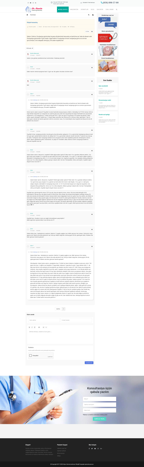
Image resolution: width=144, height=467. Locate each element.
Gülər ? (32, 93)
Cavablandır (89, 363)
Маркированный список (43, 327)
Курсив (32, 327)
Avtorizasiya (60, 453)
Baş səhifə (63, 9)
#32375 (38, 55)
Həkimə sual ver (61, 448)
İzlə (88, 31)
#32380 (38, 68)
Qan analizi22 (103, 86)
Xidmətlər (84, 9)
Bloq (92, 9)
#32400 (38, 151)
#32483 (38, 230)
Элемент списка (46, 327)
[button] (88, 14)
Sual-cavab (109, 9)
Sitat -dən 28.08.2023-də (39, 100)
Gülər (31, 129)
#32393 (38, 95)
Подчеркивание (35, 327)
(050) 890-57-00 (111, 2)
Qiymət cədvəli (61, 451)
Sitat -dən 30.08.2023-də (39, 252)
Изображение (39, 327)
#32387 (38, 82)
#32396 (38, 131)
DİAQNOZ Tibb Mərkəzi (89, 2)
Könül (31, 67)
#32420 (38, 215)
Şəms (31, 228)
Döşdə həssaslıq (32, 22)
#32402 (38, 172)
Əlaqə (58, 456)
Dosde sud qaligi (104, 114)
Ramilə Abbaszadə (34, 53)
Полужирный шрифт (29, 327)
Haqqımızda (74, 9)
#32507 (38, 247)
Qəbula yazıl (99, 419)
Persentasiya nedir (105, 100)
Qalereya (100, 9)
